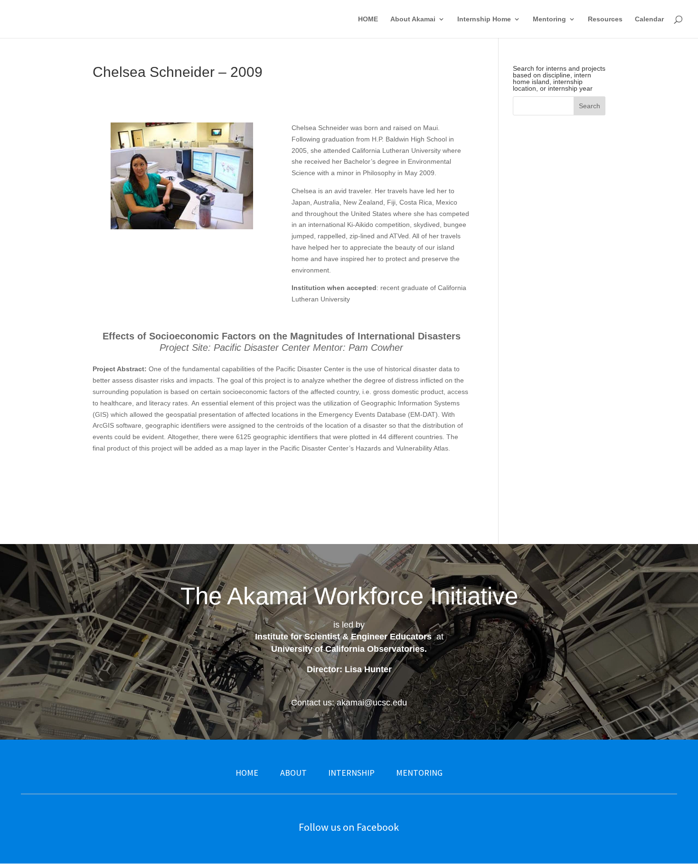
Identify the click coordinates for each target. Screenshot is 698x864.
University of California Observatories (347, 649)
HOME (368, 19)
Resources (605, 19)
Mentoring (549, 19)
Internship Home (484, 19)
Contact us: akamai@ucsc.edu (349, 702)
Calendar (649, 19)
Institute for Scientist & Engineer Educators (343, 636)
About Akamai (412, 19)
